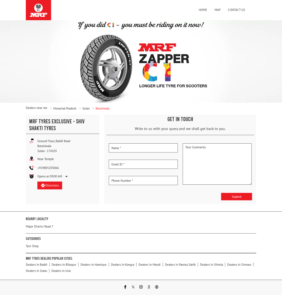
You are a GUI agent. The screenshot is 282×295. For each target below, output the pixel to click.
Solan (86, 108)
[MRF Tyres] (38, 10)
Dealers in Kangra (122, 265)
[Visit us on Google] (149, 287)
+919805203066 (48, 168)
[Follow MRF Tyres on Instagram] (141, 287)
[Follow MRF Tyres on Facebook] (125, 287)
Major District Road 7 (39, 226)
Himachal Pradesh (64, 108)
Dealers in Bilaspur (64, 265)
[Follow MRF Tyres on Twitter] (133, 287)
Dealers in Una (61, 271)
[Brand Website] (157, 287)
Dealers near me (36, 108)
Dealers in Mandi (150, 265)
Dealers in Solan (36, 271)
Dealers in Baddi (36, 265)
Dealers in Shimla (211, 265)
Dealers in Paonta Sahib (180, 265)
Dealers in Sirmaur (239, 265)
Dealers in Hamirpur (94, 265)
